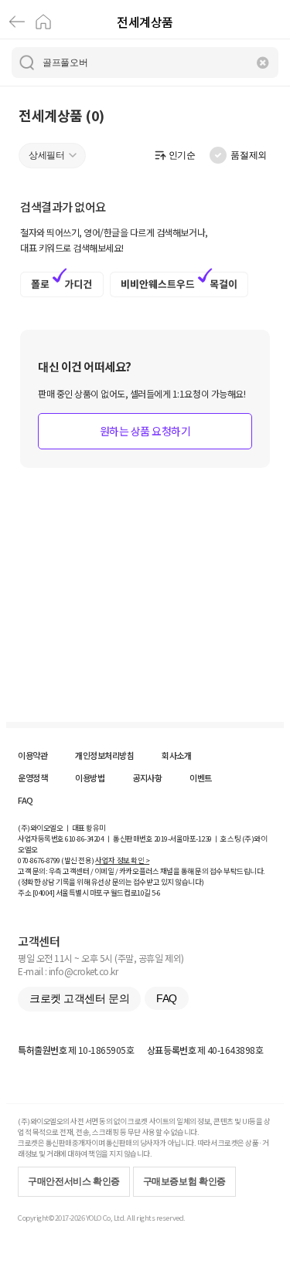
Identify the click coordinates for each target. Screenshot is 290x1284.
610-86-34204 (84, 838)
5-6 (156, 892)
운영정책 (32, 777)
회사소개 (176, 755)
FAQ (25, 800)
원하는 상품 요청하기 (145, 431)
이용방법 (89, 777)
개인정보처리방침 (104, 755)
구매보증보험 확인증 (184, 1181)
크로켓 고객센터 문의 (79, 998)
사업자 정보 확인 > (122, 860)
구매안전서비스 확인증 (74, 1181)
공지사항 (147, 777)
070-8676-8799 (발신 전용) (56, 860)
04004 (44, 892)
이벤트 (200, 777)
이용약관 (32, 755)
